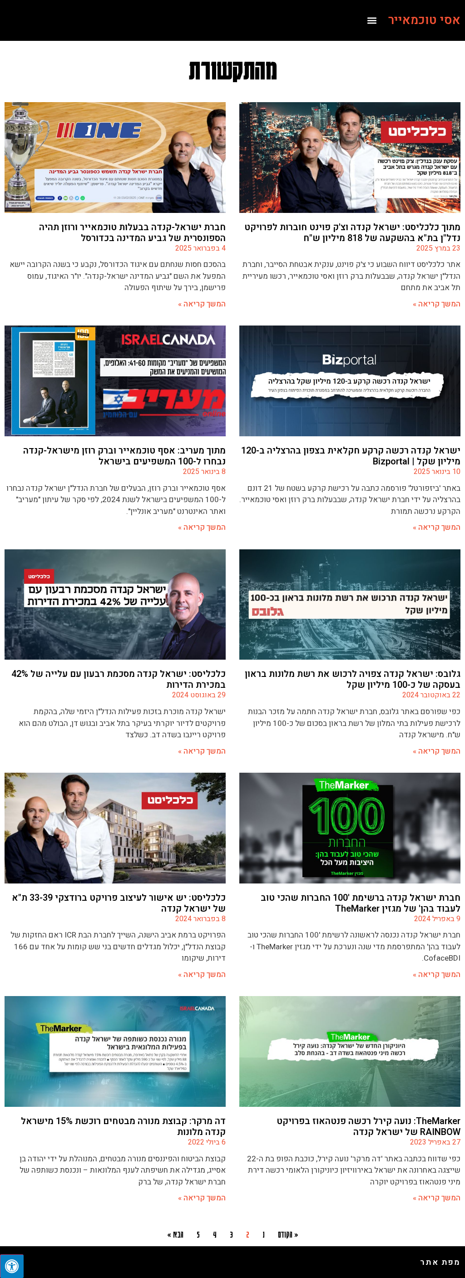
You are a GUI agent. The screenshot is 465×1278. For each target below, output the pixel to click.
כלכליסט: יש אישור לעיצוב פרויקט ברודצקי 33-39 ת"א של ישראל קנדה (119, 903)
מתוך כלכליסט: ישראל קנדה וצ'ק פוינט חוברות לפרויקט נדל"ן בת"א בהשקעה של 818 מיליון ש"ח (352, 233)
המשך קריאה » (436, 304)
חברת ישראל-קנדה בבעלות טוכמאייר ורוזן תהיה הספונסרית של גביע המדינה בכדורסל (132, 233)
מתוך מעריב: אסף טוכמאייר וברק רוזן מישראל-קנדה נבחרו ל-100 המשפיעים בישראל (124, 456)
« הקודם (288, 1234)
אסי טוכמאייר (424, 20)
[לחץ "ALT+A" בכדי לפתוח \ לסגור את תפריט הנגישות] (12, 1266)
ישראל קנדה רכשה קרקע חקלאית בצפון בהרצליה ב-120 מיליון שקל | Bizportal (350, 456)
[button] (371, 20)
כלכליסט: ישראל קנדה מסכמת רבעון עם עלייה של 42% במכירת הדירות (118, 679)
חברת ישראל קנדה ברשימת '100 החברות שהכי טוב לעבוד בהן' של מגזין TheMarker (360, 903)
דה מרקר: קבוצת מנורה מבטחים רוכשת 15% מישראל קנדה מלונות (123, 1127)
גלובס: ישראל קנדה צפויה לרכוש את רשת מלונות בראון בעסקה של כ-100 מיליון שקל (352, 679)
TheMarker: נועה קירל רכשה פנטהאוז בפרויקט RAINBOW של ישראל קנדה (368, 1127)
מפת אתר (440, 1262)
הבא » (175, 1234)
